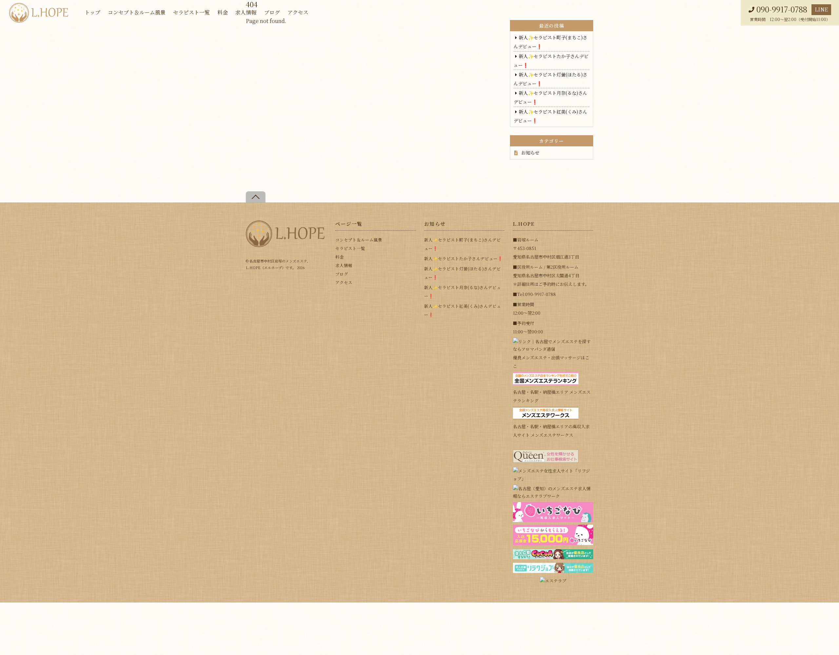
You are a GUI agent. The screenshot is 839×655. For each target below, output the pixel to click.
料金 (222, 12)
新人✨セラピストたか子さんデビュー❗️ (463, 258)
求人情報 (245, 12)
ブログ (272, 12)
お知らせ (530, 152)
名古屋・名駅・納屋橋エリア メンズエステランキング (552, 396)
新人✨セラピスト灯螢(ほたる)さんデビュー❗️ (462, 272)
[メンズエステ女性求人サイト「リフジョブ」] (553, 478)
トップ (92, 12)
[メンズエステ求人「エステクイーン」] (545, 461)
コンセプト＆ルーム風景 (137, 12)
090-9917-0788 (781, 9)
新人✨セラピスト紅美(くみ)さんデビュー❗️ (462, 310)
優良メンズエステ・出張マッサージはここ (551, 361)
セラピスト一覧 (191, 12)
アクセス (297, 12)
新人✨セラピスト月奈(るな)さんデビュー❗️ (462, 291)
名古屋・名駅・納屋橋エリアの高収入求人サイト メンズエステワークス (551, 430)
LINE (821, 9)
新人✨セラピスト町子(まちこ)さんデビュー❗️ (462, 244)
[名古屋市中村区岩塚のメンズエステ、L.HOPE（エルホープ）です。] (285, 244)
